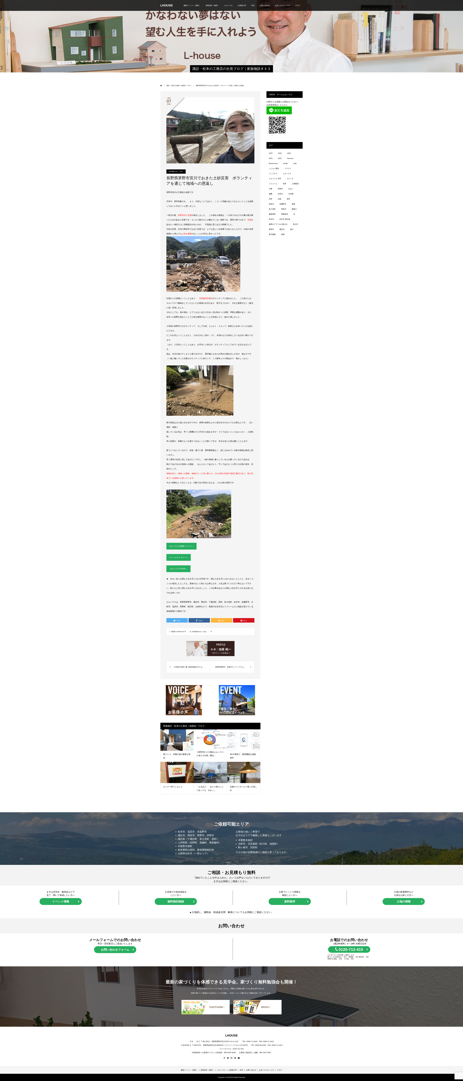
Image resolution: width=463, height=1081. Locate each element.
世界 (284, 184)
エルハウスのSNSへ (178, 569)
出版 (279, 199)
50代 (270, 158)
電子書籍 (272, 234)
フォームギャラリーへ (178, 557)
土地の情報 (404, 901)
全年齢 (290, 194)
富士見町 (272, 209)
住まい (290, 189)
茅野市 (271, 229)
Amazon (290, 158)
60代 (280, 158)
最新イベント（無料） (192, 5)
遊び (291, 229)
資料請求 (289, 901)
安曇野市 (282, 204)
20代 (270, 153)
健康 (270, 194)
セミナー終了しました (173, 787)
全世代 (280, 194)
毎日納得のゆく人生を (176, 171)
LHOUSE (166, 5)
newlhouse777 (181, 631)
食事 (283, 234)
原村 (288, 199)
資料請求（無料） (212, 5)
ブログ (297, 5)
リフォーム (273, 184)
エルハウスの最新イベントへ (181, 546)
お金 (295, 163)
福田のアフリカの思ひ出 (278, 224)
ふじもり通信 (274, 168)
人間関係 (295, 184)
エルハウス (228, 5)
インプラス (273, 173)
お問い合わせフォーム (115, 949)
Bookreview (273, 163)
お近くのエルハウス (282, 5)
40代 (289, 153)
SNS (253, 5)
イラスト (288, 168)
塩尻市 (271, 204)
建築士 (294, 209)
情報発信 (284, 214)
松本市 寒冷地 (284, 219)
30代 (280, 153)
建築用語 (272, 214)
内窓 (270, 199)
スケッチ (290, 179)
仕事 (270, 189)
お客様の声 (242, 5)
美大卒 (295, 224)
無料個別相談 (175, 901)
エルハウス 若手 (275, 179)
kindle (285, 163)
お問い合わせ (265, 5)
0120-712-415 (351, 949)
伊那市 (280, 189)
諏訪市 (282, 229)
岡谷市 (283, 209)
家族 (293, 204)
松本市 (271, 219)
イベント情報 (60, 901)
